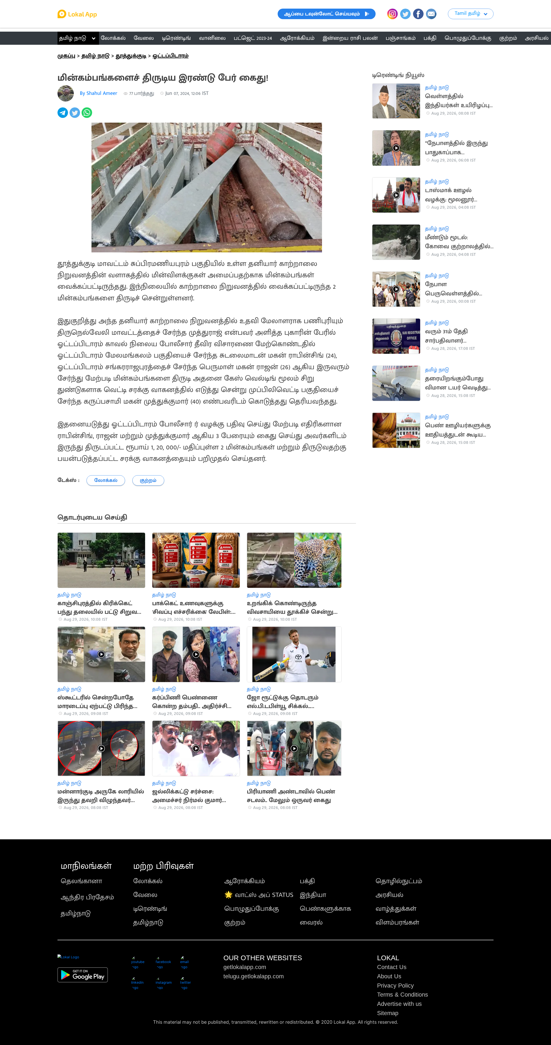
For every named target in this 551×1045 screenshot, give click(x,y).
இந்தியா (313, 895)
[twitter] (76, 115)
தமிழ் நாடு (72, 38)
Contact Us (392, 967)
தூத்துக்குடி (131, 55)
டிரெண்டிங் (150, 908)
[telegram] (63, 115)
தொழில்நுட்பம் (399, 881)
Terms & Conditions (402, 994)
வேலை (145, 895)
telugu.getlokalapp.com (253, 976)
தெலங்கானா (81, 881)
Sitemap (387, 1013)
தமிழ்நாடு (76, 913)
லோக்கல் (148, 881)
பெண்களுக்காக (325, 908)
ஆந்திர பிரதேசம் (87, 897)
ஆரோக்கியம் (244, 881)
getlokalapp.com (244, 967)
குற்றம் (234, 922)
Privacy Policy (395, 985)
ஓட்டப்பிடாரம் (171, 55)
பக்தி (307, 881)
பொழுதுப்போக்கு (251, 908)
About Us (389, 976)
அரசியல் (389, 895)
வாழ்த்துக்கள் (396, 908)
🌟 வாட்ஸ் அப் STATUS (258, 895)
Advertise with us (399, 1004)
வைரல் (311, 922)
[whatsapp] (88, 115)
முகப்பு (66, 55)
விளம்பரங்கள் (397, 922)
